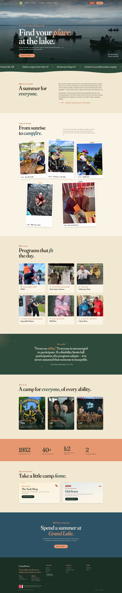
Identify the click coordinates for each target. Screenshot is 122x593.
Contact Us (49, 574)
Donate (92, 3)
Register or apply (61, 546)
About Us (27, 3)
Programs (34, 3)
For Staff (49, 3)
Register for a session (27, 55)
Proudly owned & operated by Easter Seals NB (32, 585)
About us (48, 567)
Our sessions (68, 567)
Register (100, 3)
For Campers (42, 3)
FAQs (67, 571)
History (47, 571)
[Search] (83, 3)
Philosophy (48, 569)
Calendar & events (70, 569)
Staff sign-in (89, 567)
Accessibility (101, 589)
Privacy (96, 589)
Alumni (55, 3)
